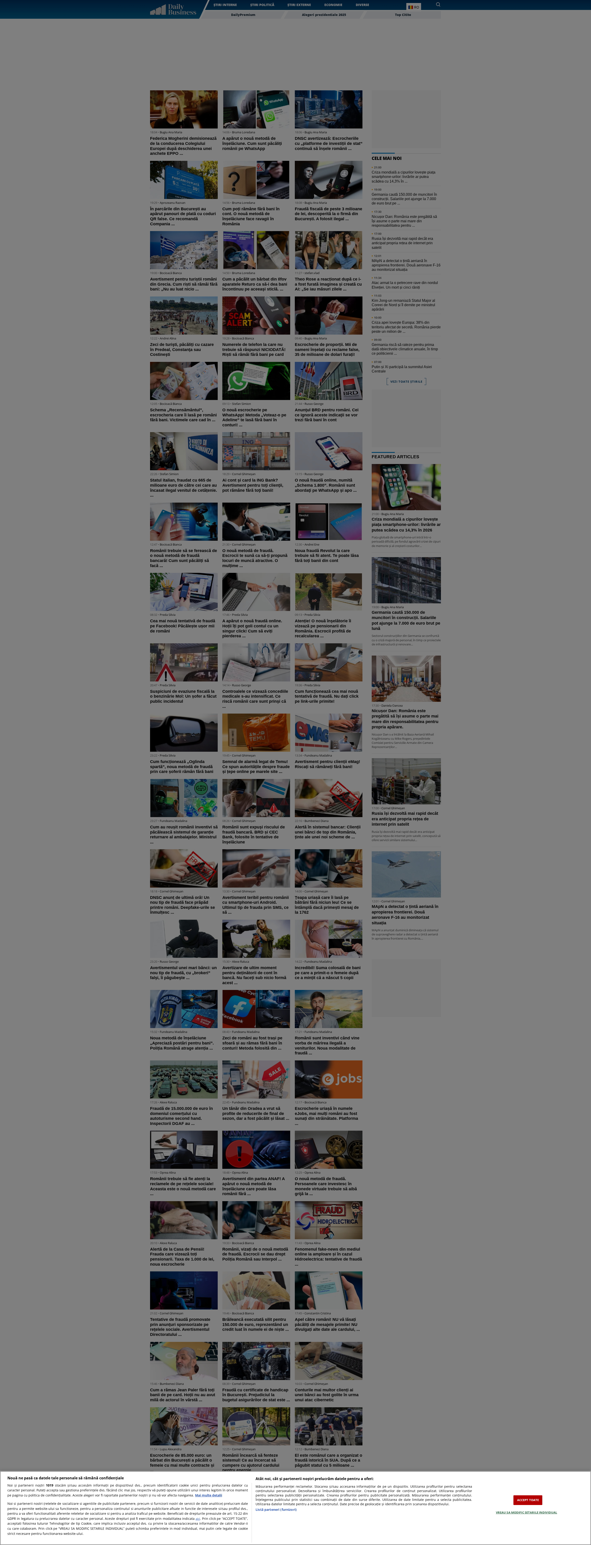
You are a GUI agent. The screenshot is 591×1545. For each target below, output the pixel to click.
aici (198, 1519)
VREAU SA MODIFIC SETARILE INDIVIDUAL (526, 1512)
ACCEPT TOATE (528, 1500)
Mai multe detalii (208, 1495)
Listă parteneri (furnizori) (276, 1509)
